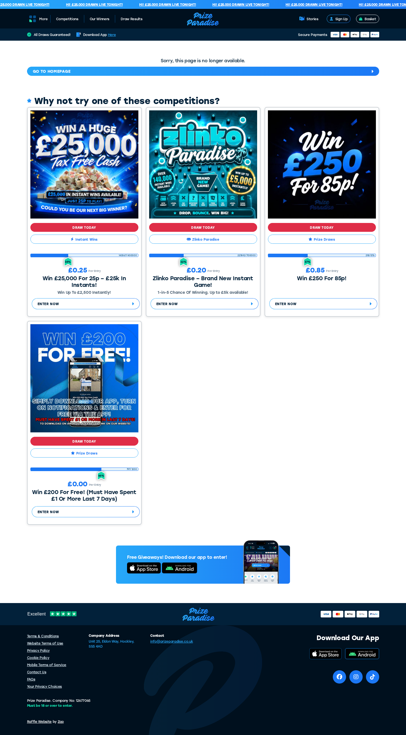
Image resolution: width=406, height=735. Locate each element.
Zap (61, 721)
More (43, 19)
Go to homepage (52, 71)
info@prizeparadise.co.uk (171, 641)
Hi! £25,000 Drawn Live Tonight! (88, 4)
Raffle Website (39, 721)
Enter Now (48, 304)
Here (112, 34)
